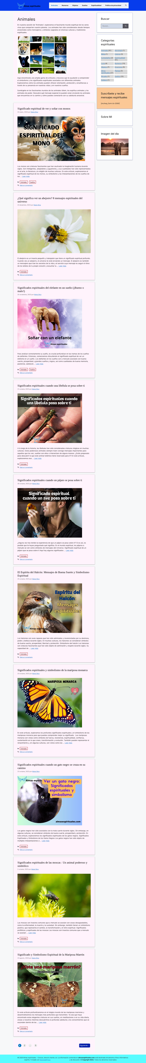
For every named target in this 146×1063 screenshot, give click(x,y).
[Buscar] (126, 26)
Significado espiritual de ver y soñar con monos (43, 108)
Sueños (84, 5)
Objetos (75, 5)
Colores (117, 54)
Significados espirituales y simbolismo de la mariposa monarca (52, 670)
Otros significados (105, 72)
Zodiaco (104, 80)
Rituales (104, 76)
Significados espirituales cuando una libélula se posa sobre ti (51, 385)
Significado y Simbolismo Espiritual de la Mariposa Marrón (50, 954)
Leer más (26, 176)
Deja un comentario (26, 185)
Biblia (103, 54)
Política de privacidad (113, 5)
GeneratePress (45, 1060)
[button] (126, 5)
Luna (103, 63)
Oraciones (118, 67)
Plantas (117, 71)
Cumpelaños (106, 58)
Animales (54, 5)
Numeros (65, 5)
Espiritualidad (96, 5)
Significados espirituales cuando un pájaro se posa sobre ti (49, 480)
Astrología (118, 50)
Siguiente (85, 1045)
